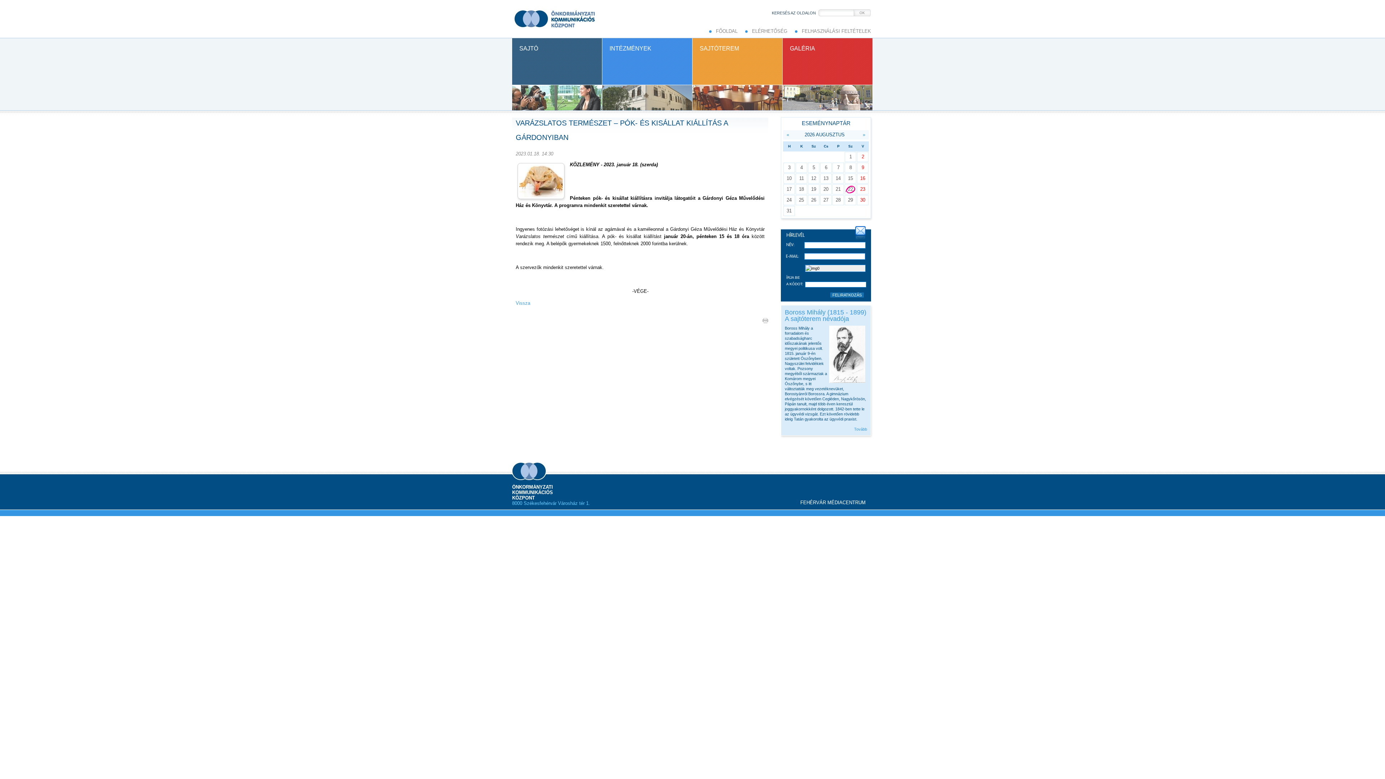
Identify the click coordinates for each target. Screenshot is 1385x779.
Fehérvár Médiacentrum (833, 502)
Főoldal (727, 31)
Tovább (860, 429)
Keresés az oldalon (794, 13)
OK (862, 13)
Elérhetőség (769, 31)
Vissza (523, 303)
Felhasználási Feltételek (836, 31)
